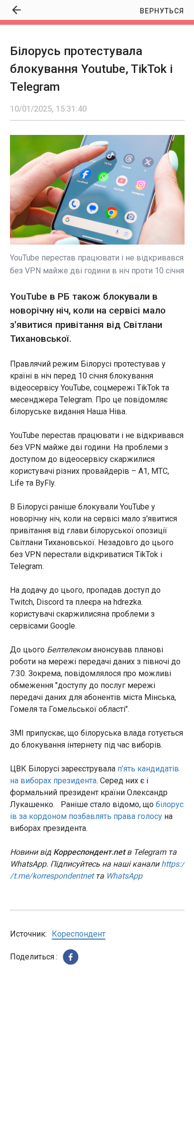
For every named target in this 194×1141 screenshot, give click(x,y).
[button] (71, 957)
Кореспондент (78, 934)
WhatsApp (124, 876)
